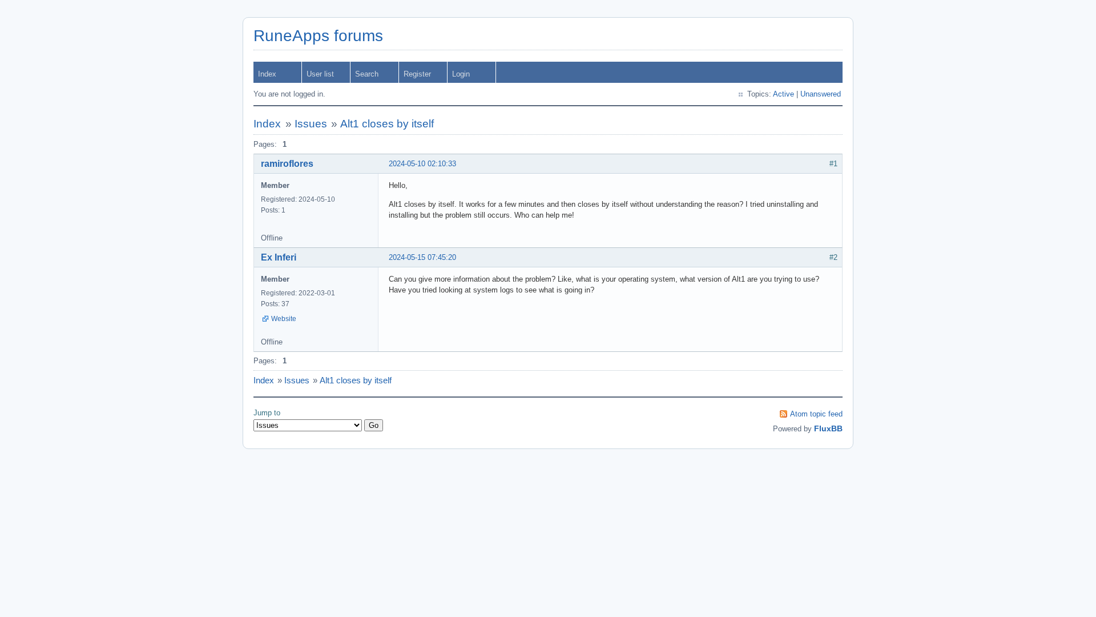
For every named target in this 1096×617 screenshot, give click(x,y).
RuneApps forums (318, 36)
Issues (311, 124)
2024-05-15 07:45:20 (422, 257)
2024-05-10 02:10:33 (422, 163)
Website (283, 319)
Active (783, 94)
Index (267, 74)
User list (320, 74)
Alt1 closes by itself (387, 124)
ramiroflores (287, 164)
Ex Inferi (278, 257)
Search (366, 74)
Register (417, 74)
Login (461, 74)
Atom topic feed (816, 414)
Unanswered (820, 94)
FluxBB (828, 428)
